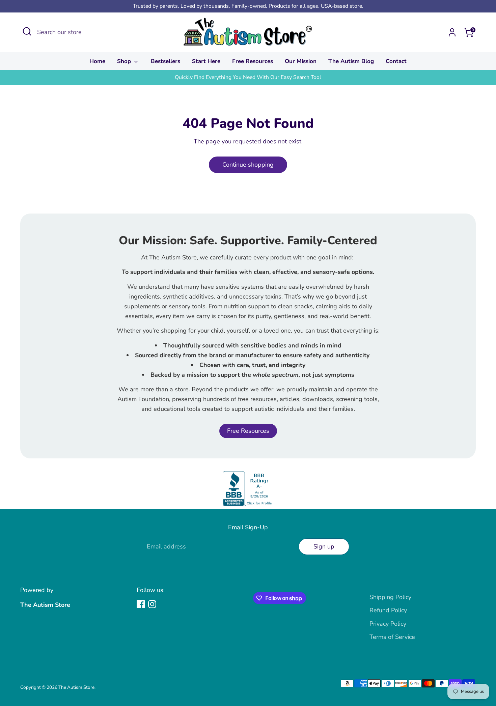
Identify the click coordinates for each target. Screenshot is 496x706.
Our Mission (300, 61)
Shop (125, 61)
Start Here (206, 61)
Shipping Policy (390, 597)
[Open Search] (27, 31)
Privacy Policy (387, 624)
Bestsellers (165, 61)
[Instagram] (152, 604)
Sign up (323, 546)
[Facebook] (141, 604)
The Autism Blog (351, 61)
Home (97, 61)
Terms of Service (392, 637)
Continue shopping (248, 165)
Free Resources (252, 61)
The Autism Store (76, 687)
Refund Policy (388, 610)
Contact (396, 61)
